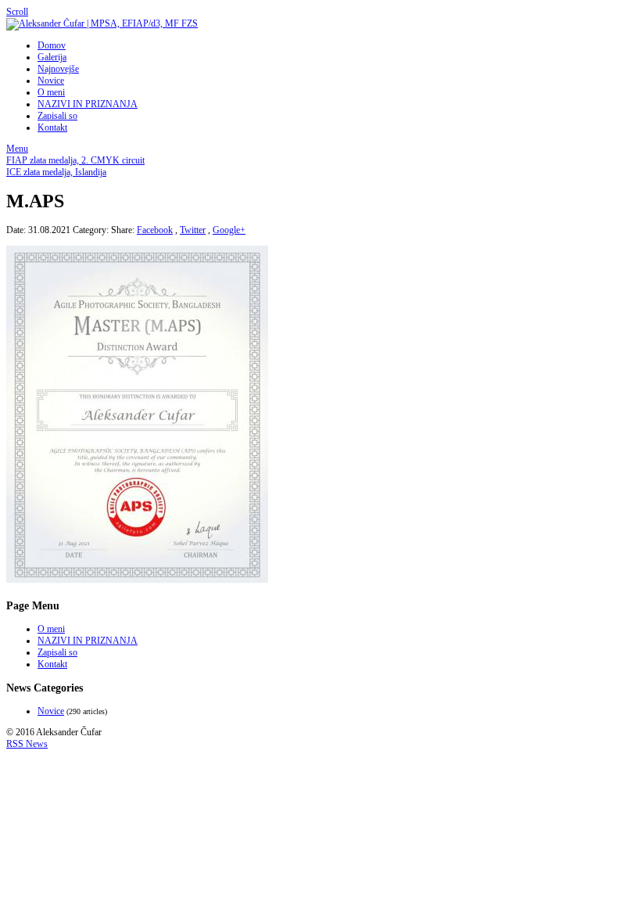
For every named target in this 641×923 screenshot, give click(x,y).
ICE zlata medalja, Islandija (56, 172)
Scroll (17, 11)
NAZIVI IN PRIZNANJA (88, 104)
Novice (51, 80)
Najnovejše (58, 68)
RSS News (27, 743)
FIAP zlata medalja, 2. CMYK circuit (75, 160)
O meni (51, 92)
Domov (52, 45)
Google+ (229, 229)
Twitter (193, 229)
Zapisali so (57, 115)
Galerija (52, 57)
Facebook (155, 229)
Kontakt (52, 127)
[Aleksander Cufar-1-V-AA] (137, 581)
